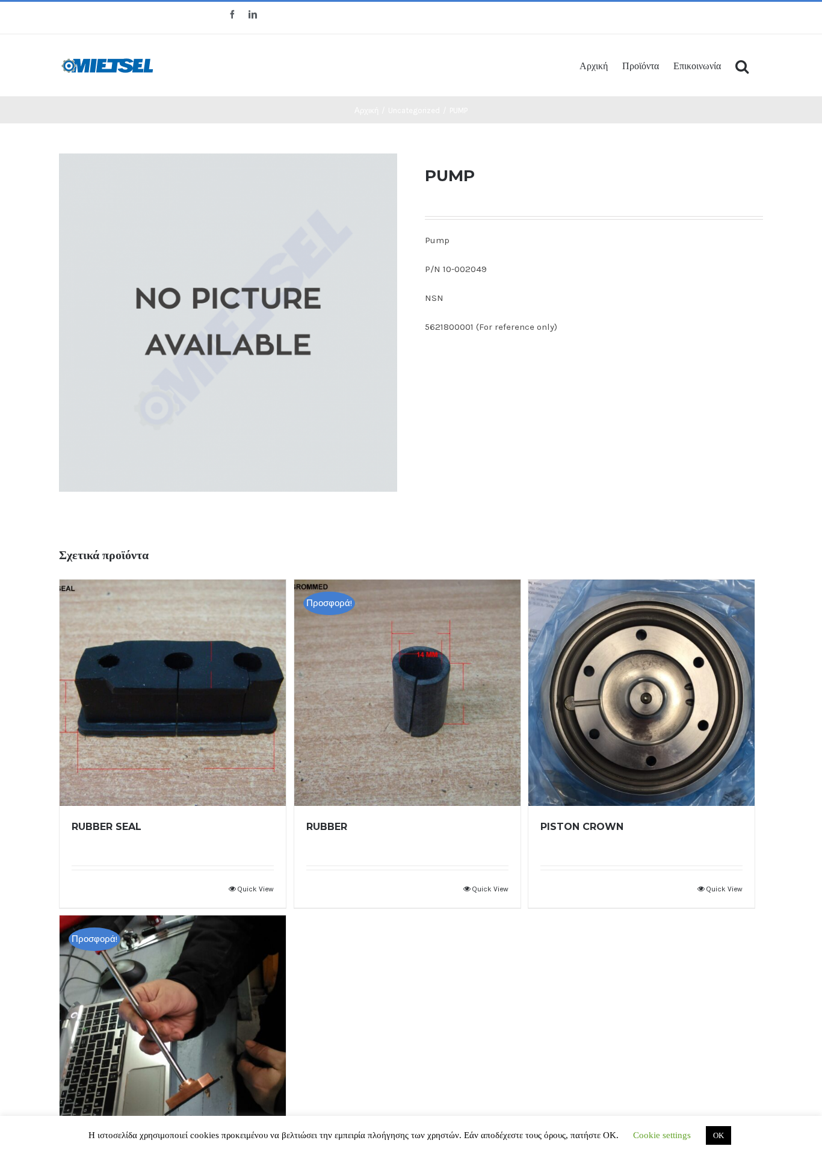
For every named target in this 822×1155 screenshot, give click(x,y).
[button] (742, 65)
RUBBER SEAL (106, 826)
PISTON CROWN (581, 826)
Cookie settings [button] (662, 1135)
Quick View (255, 889)
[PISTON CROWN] (641, 693)
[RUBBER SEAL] (173, 693)
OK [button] (718, 1135)
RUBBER (326, 826)
